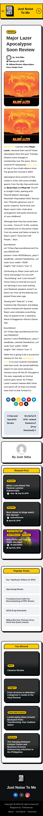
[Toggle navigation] (3, 11)
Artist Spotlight (15, 531)
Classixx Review (15, 670)
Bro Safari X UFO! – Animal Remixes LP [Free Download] (29, 423)
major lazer (18, 67)
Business (12, 737)
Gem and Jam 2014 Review (12, 419)
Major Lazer (32, 165)
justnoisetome (17, 518)
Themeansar (27, 807)
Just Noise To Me (25, 10)
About (11, 812)
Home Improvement (16, 712)
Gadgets (12, 688)
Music (10, 666)
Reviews (11, 32)
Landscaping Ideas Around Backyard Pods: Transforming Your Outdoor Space (21, 721)
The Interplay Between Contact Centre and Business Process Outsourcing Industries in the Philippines (20, 747)
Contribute (21, 812)
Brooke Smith (16, 545)
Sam (12, 493)
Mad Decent (9, 147)
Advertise (32, 812)
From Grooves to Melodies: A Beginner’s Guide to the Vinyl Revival (21, 695)
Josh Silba (19, 57)
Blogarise (14, 807)
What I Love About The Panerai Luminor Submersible (18, 488)
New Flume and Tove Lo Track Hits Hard (18, 540)
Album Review (16, 64)
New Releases (14, 535)
